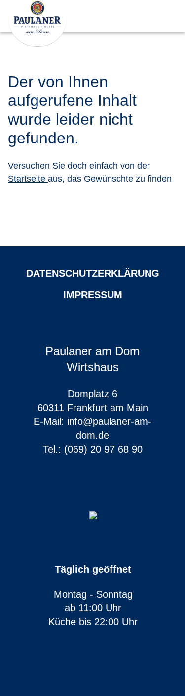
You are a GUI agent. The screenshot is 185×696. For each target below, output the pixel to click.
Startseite (28, 179)
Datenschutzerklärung (92, 273)
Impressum (92, 294)
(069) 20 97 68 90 (103, 449)
